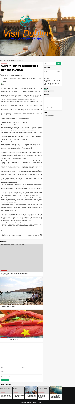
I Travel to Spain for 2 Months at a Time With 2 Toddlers (52, 81)
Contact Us (10, 57)
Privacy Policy (16, 57)
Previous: (11, 235)
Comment (3, 352)
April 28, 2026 (5, 397)
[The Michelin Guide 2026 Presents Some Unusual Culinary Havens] (21, 258)
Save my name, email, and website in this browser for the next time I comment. (15, 376)
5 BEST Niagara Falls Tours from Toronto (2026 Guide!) (51, 78)
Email (23, 367)
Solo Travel (46, 102)
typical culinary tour (4, 270)
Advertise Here (3, 57)
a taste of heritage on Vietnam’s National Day (10, 339)
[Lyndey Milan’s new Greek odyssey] (21, 291)
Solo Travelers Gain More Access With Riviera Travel (52, 72)
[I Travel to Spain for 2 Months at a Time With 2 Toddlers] (43, 390)
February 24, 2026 (30, 397)
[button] (61, 57)
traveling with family (48, 107)
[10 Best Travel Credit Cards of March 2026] (18, 390)
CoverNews (34, 402)
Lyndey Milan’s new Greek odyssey (8, 306)
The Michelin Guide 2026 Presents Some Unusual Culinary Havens (14, 273)
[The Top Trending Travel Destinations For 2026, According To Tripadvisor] (56, 390)
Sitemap (21, 57)
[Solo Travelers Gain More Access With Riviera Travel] (6, 390)
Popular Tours (46, 100)
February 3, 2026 (5, 274)
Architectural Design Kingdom (49, 115)
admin (2, 274)
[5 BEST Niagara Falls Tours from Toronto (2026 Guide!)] (31, 390)
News (45, 98)
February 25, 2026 (18, 397)
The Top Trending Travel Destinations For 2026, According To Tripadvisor (51, 84)
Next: (34, 235)
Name (2, 367)
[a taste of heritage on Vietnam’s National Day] (21, 324)
